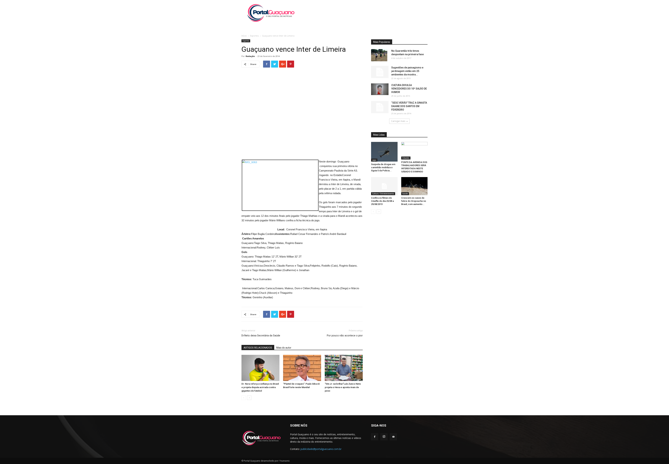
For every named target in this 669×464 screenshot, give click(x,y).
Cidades (405, 158)
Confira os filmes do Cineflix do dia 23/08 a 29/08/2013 (382, 201)
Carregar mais (398, 121)
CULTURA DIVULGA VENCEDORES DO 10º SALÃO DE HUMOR (409, 88)
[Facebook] (374, 436)
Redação (250, 56)
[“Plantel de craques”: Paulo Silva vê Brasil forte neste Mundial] (302, 368)
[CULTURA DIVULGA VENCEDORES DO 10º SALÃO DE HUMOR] (380, 89)
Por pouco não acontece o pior (345, 335)
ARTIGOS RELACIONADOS (258, 347)
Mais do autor (283, 347)
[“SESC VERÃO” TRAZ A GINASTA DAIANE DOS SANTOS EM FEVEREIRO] (380, 107)
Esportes (254, 35)
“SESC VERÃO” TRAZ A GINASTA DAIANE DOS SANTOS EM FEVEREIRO (409, 106)
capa (374, 160)
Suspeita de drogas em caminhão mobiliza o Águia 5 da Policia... (383, 167)
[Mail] (393, 436)
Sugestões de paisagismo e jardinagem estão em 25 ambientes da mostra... (407, 71)
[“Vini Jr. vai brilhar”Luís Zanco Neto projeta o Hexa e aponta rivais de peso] (344, 368)
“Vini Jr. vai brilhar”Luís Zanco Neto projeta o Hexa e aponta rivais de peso (343, 387)
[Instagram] (383, 436)
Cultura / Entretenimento (383, 193)
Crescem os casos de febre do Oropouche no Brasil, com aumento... (413, 201)
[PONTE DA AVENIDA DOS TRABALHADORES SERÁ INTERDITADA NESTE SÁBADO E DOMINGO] (414, 150)
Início (244, 35)
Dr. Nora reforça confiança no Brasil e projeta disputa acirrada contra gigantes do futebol (260, 387)
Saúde (405, 193)
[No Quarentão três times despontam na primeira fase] (379, 55)
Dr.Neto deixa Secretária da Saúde (260, 335)
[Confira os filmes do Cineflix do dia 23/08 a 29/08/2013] (384, 186)
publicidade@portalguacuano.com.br (321, 449)
